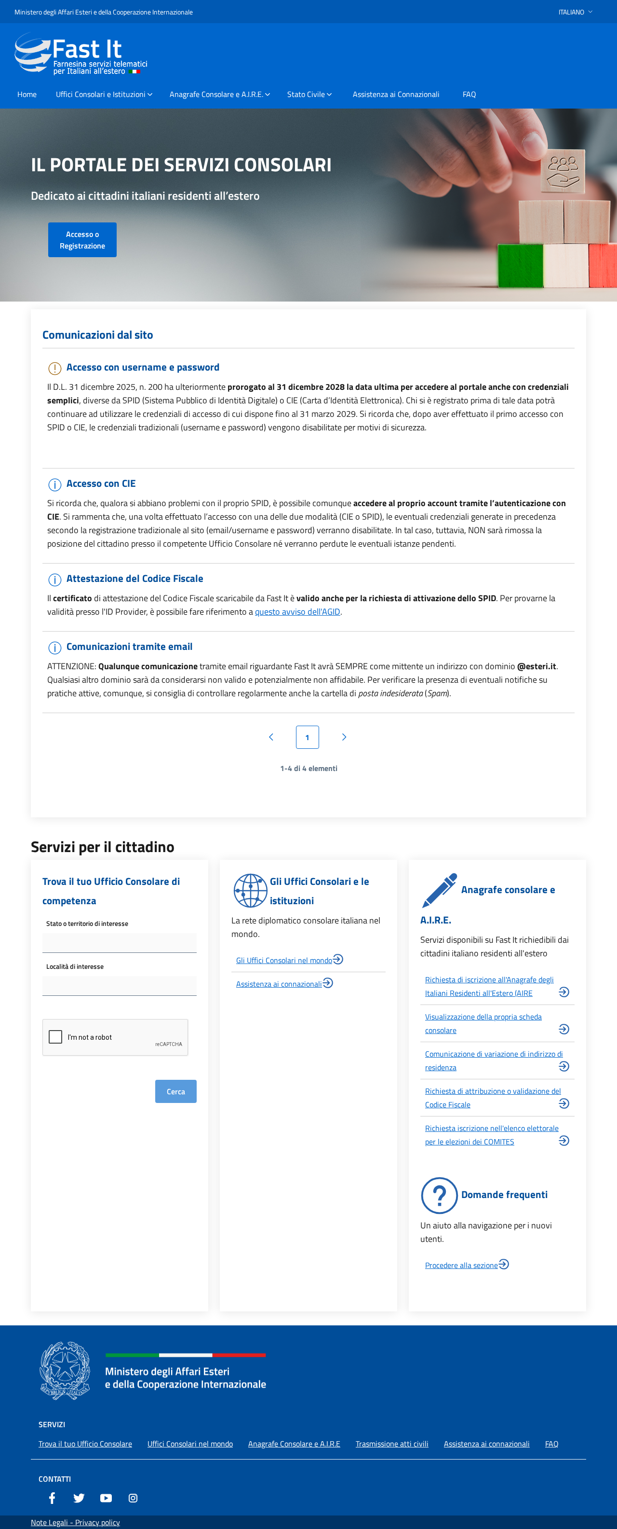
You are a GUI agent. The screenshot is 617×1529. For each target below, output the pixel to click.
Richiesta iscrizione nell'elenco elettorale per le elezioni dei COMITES (492, 1134)
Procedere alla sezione (461, 1265)
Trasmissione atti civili (392, 1443)
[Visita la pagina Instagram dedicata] (133, 1497)
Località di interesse (75, 966)
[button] (577, 12)
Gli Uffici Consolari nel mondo (284, 960)
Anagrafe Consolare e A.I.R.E (294, 1443)
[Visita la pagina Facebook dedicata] (52, 1497)
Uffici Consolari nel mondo (190, 1443)
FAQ (552, 1443)
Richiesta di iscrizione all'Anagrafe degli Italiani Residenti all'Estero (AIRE (489, 986)
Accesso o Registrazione (82, 239)
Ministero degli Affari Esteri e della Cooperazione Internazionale (103, 12)
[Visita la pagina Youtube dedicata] (106, 1497)
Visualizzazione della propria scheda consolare (483, 1023)
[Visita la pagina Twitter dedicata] (79, 1497)
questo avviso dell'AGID (297, 611)
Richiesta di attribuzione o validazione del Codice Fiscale (493, 1097)
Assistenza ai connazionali (279, 984)
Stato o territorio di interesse (87, 923)
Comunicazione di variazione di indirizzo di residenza (494, 1060)
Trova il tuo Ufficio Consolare (85, 1443)
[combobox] (119, 943)
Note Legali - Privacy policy (75, 1522)
